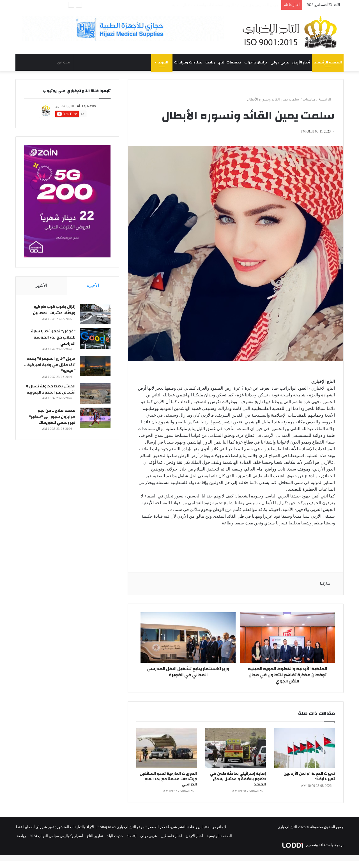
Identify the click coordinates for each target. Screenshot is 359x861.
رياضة (210, 62)
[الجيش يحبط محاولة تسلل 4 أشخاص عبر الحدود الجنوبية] (95, 393)
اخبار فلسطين (171, 836)
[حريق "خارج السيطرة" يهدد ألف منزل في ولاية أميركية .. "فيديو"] (95, 366)
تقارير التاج (95, 836)
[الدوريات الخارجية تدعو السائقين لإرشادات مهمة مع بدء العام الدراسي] (166, 748)
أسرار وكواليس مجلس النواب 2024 (56, 836)
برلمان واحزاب (255, 62)
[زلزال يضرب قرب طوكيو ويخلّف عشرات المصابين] (95, 314)
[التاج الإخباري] (292, 32)
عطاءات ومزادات (188, 62)
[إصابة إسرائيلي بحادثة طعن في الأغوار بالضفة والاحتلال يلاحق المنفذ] (235, 748)
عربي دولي (279, 62)
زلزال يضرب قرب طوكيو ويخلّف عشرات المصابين (54, 310)
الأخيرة (93, 285)
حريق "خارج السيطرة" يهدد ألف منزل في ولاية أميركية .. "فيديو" (49, 364)
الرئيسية (325, 99)
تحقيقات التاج (229, 62)
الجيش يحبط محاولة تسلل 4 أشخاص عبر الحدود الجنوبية (50, 389)
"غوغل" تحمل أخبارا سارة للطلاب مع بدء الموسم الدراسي (53, 337)
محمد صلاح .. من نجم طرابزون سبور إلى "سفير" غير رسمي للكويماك (52, 416)
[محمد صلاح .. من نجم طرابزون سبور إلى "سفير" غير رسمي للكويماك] (95, 418)
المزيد (163, 62)
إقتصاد (132, 836)
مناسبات (309, 99)
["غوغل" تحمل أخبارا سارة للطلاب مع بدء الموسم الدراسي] (95, 338)
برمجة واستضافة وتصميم (324, 845)
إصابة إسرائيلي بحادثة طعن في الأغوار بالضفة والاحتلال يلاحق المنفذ (238, 779)
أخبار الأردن (301, 62)
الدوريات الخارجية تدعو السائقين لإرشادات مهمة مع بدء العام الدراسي (168, 779)
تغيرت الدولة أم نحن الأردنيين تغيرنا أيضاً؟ (309, 776)
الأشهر (41, 285)
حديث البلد (115, 836)
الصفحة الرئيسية (328, 62)
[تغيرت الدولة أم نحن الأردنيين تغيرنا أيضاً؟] (304, 748)
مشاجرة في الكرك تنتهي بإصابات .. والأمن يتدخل (242, 5)
